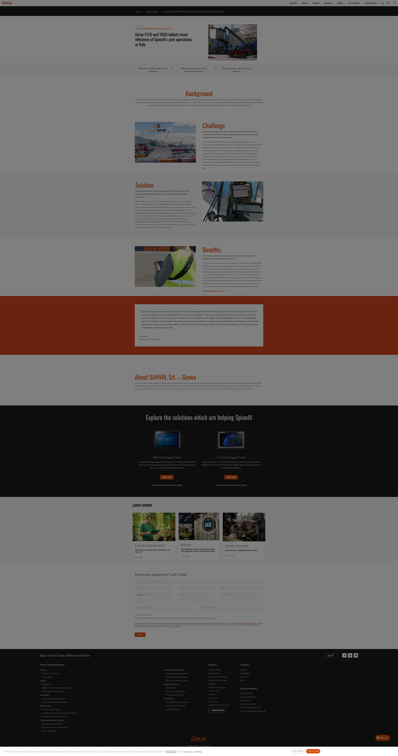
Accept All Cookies (313, 751)
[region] (199, 751)
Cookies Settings (298, 751)
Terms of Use (188, 752)
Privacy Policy (171, 752)
